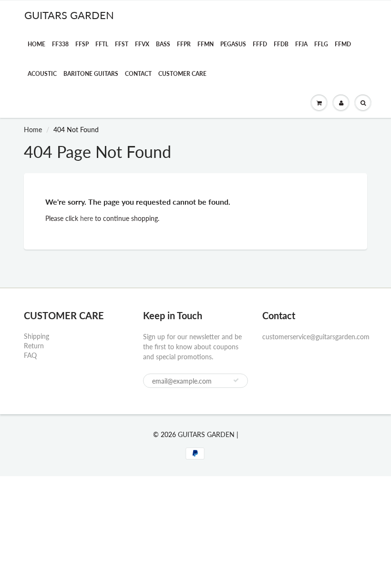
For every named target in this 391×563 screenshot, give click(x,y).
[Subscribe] (236, 380)
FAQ (30, 355)
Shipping (36, 336)
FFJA (301, 44)
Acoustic (42, 73)
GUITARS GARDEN (69, 15)
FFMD (343, 44)
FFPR (184, 44)
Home (36, 44)
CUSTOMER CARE (182, 73)
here (86, 218)
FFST (121, 44)
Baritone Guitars (90, 73)
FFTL (101, 44)
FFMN (205, 44)
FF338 (60, 44)
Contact (138, 73)
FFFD (260, 44)
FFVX (142, 44)
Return (34, 346)
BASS (163, 44)
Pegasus (233, 44)
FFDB (281, 44)
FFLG (321, 44)
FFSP (82, 44)
